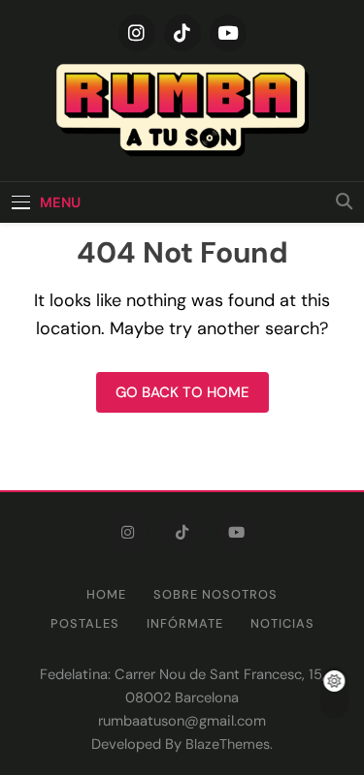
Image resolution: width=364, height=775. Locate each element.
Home (106, 594)
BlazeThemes (227, 744)
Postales (84, 623)
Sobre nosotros (215, 594)
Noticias (282, 623)
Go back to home (182, 392)
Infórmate (185, 623)
